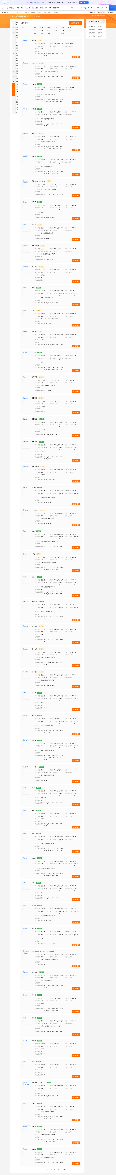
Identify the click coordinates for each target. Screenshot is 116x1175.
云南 (17, 109)
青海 (17, 81)
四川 (17, 94)
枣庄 (55, 33)
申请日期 (37, 46)
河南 (17, 55)
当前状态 (37, 43)
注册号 (67, 43)
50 (65, 1170)
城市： (24, 27)
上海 (17, 89)
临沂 (48, 30)
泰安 (69, 30)
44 (58, 1170)
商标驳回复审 (92, 30)
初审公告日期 (53, 46)
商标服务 (21, 16)
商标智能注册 (92, 26)
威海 (42, 33)
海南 (17, 45)
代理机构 (37, 51)
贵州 (17, 43)
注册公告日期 (68, 46)
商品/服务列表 (39, 53)
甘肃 (17, 35)
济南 (69, 27)
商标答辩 (100, 30)
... (41, 1170)
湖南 (17, 60)
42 (51, 1170)
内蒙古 (17, 75)
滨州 (42, 27)
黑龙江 (17, 52)
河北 (17, 48)
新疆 (17, 107)
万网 (16, 16)
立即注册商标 (75, 23)
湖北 (17, 58)
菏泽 (62, 27)
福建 (17, 32)
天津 (17, 99)
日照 (62, 30)
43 (54, 1170)
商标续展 (100, 26)
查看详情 (76, 57)
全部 (35, 27)
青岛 (55, 30)
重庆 (17, 30)
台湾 (17, 97)
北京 (17, 27)
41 (48, 1170)
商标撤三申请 (92, 33)
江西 (17, 66)
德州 (48, 27)
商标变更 (100, 33)
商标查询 (100, 36)
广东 (17, 37)
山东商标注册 (28, 16)
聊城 (42, 30)
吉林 (17, 68)
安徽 (17, 22)
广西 (17, 40)
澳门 (17, 24)
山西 (17, 91)
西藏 (17, 104)
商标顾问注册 (92, 36)
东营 (55, 27)
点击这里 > (103, 15)
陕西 (17, 84)
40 (44, 1170)
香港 (17, 102)
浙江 (17, 112)
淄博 (62, 33)
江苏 (17, 63)
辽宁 (17, 71)
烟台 (48, 33)
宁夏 (17, 78)
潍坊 (35, 33)
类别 (51, 43)
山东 (17, 86)
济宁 (35, 30)
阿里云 (11, 16)
